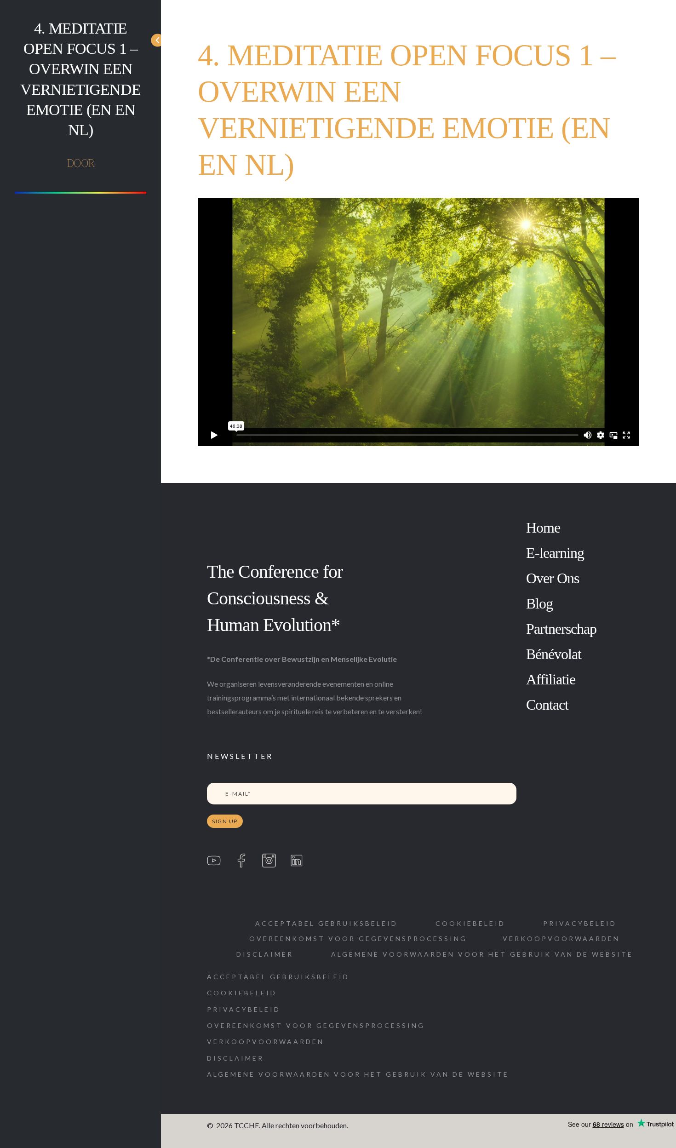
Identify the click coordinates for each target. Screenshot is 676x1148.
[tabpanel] (418, 322)
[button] (264, 954)
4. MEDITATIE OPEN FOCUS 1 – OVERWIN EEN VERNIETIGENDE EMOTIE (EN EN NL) (80, 79)
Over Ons (552, 578)
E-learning (555, 553)
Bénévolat (553, 654)
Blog (539, 603)
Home (543, 527)
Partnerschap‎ (561, 628)
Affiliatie (550, 679)
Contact (547, 704)
